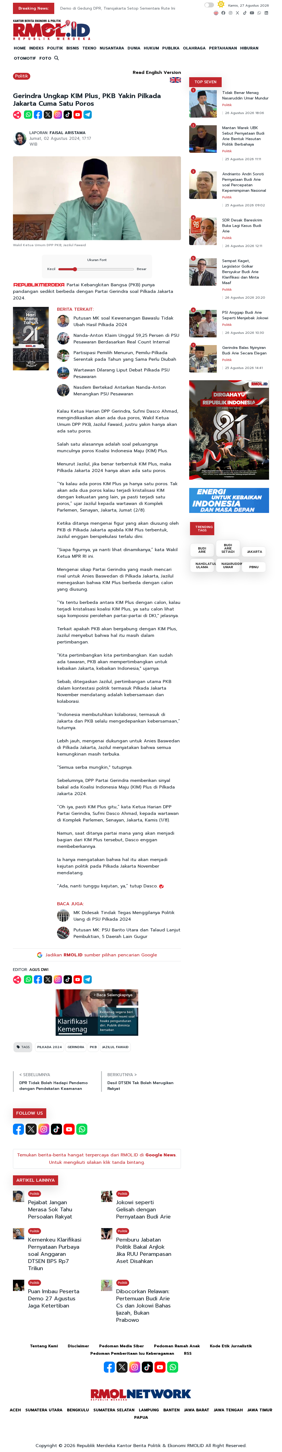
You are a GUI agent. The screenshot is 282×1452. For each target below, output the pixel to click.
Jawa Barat (196, 1410)
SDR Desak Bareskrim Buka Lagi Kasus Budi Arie (242, 226)
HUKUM (151, 48)
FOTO (45, 58)
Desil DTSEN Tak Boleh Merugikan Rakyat (140, 1086)
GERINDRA (75, 1047)
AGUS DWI (38, 970)
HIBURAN (249, 48)
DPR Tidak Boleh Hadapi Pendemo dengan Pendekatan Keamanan (53, 1086)
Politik (21, 76)
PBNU (254, 567)
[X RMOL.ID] (31, 1129)
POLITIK (55, 48)
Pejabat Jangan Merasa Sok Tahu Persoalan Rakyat (50, 1209)
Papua (141, 1417)
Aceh (15, 1410)
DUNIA (134, 48)
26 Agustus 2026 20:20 (245, 297)
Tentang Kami (44, 1346)
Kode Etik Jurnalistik (231, 1346)
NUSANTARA (112, 48)
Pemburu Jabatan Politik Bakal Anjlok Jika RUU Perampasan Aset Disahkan (143, 1250)
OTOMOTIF (25, 58)
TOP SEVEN (205, 82)
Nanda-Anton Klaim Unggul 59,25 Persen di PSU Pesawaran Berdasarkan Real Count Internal (126, 338)
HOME (20, 48)
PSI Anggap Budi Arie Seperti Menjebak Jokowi (245, 315)
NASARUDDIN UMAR (230, 565)
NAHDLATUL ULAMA (205, 565)
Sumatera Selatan (113, 1410)
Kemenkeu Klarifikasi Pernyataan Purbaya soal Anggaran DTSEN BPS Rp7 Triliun (54, 1254)
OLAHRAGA (194, 48)
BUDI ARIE (202, 550)
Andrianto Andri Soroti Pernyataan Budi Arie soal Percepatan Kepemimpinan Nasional (244, 182)
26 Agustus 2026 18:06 (244, 112)
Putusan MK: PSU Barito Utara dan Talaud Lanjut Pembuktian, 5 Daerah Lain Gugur (127, 933)
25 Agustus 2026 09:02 (245, 205)
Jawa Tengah (228, 1410)
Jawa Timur (259, 1410)
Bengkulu (78, 1410)
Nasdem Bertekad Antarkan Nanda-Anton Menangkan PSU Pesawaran (120, 390)
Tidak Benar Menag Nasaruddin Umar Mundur (245, 95)
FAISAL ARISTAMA (68, 133)
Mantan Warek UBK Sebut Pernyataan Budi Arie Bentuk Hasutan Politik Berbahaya (243, 136)
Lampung (149, 1410)
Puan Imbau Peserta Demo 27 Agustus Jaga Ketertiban (53, 1298)
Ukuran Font (97, 259)
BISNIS (72, 48)
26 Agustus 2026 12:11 (243, 245)
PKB (93, 1047)
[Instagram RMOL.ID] (43, 1129)
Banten (171, 1410)
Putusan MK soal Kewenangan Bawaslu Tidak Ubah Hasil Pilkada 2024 (123, 321)
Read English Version (157, 72)
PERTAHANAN (223, 48)
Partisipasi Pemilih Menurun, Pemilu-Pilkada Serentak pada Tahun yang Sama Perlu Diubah (125, 356)
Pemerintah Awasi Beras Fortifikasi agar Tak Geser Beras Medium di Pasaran (130, 8)
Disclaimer (78, 1346)
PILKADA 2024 (49, 1047)
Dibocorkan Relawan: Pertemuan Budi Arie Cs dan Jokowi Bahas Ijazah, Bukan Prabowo (143, 1305)
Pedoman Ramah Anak (177, 1346)
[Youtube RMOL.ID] (69, 1129)
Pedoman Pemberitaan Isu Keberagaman (132, 1353)
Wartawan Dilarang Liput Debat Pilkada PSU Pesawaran (122, 373)
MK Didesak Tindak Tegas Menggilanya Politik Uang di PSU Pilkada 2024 (124, 916)
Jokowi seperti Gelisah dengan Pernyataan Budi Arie (143, 1209)
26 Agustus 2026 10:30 (244, 332)
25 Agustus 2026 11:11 (243, 159)
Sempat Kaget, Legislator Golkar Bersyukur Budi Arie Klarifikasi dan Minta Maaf (240, 272)
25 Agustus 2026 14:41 (244, 367)
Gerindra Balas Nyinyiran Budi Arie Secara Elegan (244, 350)
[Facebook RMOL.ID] (18, 1129)
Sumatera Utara (44, 1410)
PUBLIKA (171, 48)
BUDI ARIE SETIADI (227, 548)
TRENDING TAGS (204, 528)
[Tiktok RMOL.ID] (56, 1129)
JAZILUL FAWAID (115, 1047)
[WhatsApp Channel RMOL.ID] (81, 1129)
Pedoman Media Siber (121, 1346)
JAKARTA (254, 551)
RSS (188, 1353)
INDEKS (36, 48)
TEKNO (89, 48)
